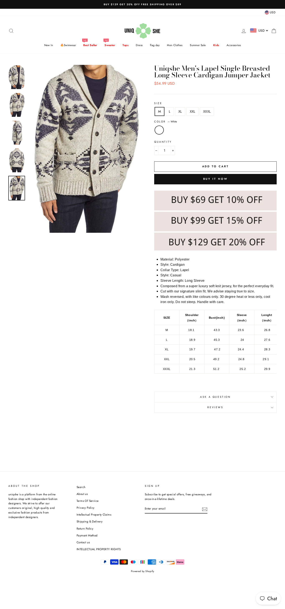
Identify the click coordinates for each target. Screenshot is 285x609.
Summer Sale (198, 45)
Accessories (234, 45)
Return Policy (85, 528)
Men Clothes (174, 45)
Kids (216, 45)
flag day (155, 45)
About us (82, 494)
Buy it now (215, 179)
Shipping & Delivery (90, 521)
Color (165, 121)
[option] (142, 4)
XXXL (207, 111)
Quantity (163, 142)
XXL (192, 111)
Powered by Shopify (142, 571)
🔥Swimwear (68, 45)
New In (48, 45)
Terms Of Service (87, 501)
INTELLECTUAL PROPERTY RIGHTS (99, 549)
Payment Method (87, 535)
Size (158, 103)
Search (81, 487)
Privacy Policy (86, 508)
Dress (139, 45)
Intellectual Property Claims (94, 514)
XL (180, 111)
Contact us (83, 542)
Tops (125, 45)
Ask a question (215, 397)
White (159, 130)
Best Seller (90, 45)
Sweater (110, 45)
